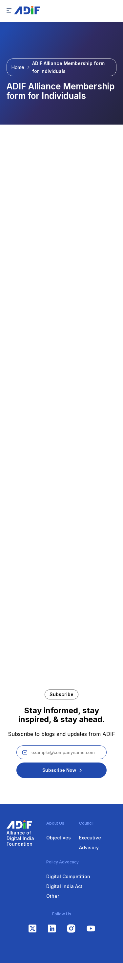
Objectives (58, 837)
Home (17, 67)
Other (52, 896)
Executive (90, 837)
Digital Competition (68, 876)
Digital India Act (64, 886)
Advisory (89, 847)
